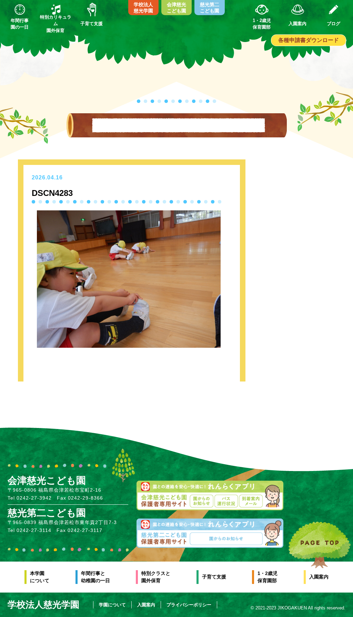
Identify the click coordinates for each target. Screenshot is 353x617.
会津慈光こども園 (176, 7)
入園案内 (319, 576)
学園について (112, 604)
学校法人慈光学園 (143, 7)
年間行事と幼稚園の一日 (95, 577)
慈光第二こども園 (209, 7)
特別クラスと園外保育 (155, 577)
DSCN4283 (52, 193)
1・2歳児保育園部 (268, 577)
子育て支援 (214, 576)
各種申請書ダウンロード (308, 40)
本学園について (39, 577)
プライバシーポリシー (189, 604)
